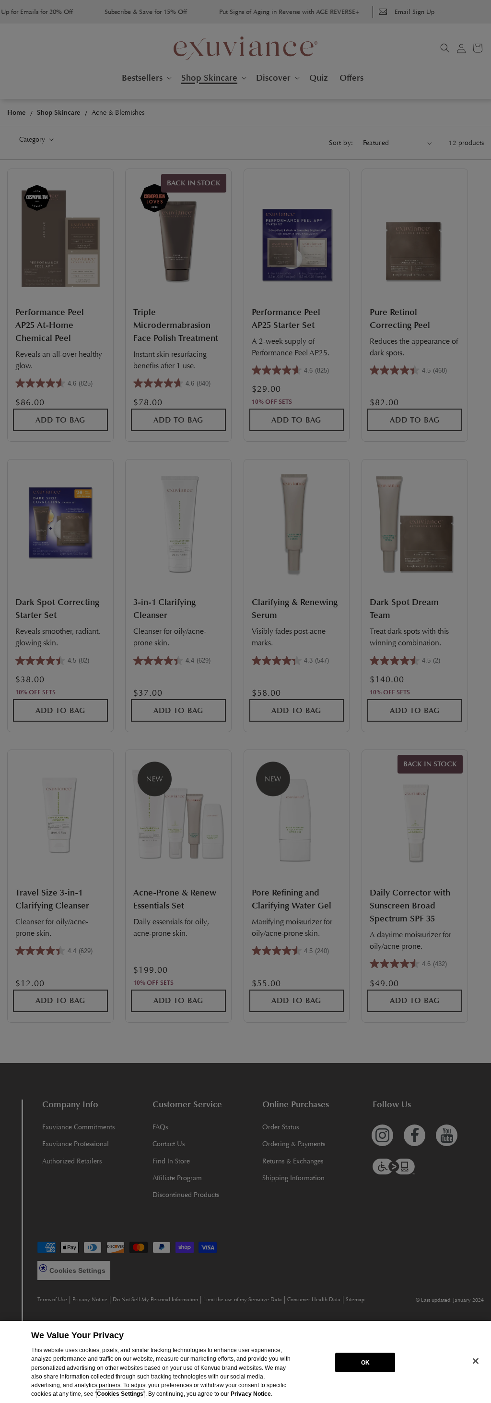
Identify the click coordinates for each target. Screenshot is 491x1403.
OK (365, 1362)
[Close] (475, 1361)
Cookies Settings (120, 1394)
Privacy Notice (251, 1394)
